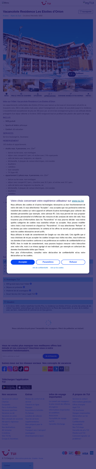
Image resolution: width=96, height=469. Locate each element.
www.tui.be (78, 200)
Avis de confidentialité (40, 268)
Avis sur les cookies (57, 268)
